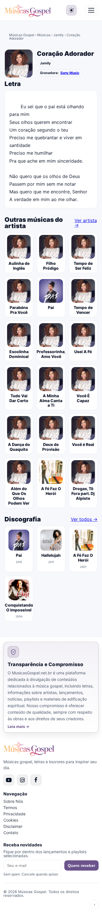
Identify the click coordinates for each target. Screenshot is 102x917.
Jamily (58, 35)
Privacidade (14, 813)
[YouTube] (8, 780)
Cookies (10, 820)
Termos (10, 807)
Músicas (43, 35)
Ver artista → (86, 222)
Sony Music (69, 73)
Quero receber (81, 865)
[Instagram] (22, 780)
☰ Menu (91, 10)
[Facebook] (36, 780)
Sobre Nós (13, 801)
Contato (10, 832)
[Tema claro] (71, 10)
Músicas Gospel (21, 35)
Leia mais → (18, 726)
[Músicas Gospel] (28, 10)
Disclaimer (12, 826)
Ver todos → (84, 519)
